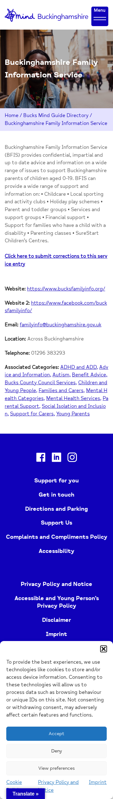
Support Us (56, 522)
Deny (56, 751)
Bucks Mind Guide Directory (56, 115)
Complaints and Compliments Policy (56, 536)
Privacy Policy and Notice (56, 584)
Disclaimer (56, 619)
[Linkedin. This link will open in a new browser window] (56, 458)
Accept (56, 734)
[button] (103, 649)
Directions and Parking (56, 508)
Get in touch (56, 494)
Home (12, 115)
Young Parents (73, 414)
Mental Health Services (73, 398)
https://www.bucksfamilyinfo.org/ (66, 289)
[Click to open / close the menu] (100, 18)
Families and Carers (61, 390)
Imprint (98, 782)
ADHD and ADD (78, 367)
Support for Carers (32, 414)
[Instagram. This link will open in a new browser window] (72, 458)
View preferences (56, 768)
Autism (60, 375)
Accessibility (56, 551)
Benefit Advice (89, 375)
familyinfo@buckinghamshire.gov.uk (60, 325)
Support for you (56, 480)
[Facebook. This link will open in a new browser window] (41, 458)
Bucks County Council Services (40, 383)
